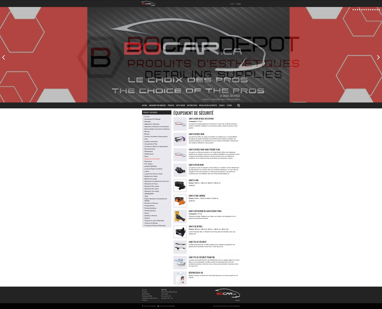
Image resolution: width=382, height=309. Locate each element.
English (238, 4)
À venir (229, 105)
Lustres (146, 171)
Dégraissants (148, 151)
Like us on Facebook (150, 306)
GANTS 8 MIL (194, 180)
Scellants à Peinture (150, 216)
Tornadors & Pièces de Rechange (155, 226)
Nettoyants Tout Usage (151, 191)
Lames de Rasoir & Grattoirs (153, 169)
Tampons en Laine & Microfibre (154, 221)
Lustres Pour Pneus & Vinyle (153, 174)
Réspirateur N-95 (196, 272)
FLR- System (148, 164)
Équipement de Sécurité (152, 159)
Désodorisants (148, 154)
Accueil (144, 105)
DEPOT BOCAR (180, 105)
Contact (222, 105)
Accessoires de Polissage (152, 119)
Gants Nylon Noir (196, 164)
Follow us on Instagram (167, 306)
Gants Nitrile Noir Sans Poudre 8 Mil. (205, 149)
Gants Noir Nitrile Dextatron (201, 118)
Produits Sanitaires (150, 208)
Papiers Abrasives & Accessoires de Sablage (155, 200)
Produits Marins (149, 206)
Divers (146, 156)
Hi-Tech (199, 121)
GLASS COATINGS (150, 166)
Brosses (147, 134)
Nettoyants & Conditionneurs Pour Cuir (156, 181)
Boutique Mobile (147, 296)
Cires (146, 139)
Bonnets (147, 131)
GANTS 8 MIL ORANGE (197, 195)
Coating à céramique (151, 141)
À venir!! (147, 117)
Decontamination (149, 149)
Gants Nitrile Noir (196, 134)
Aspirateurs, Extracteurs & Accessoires (156, 126)
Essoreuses (148, 161)
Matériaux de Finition (151, 176)
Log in (232, 4)
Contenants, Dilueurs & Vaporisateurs (156, 146)
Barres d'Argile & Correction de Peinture (157, 129)
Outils (146, 196)
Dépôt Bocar (146, 294)
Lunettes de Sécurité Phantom (202, 257)
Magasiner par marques (157, 105)
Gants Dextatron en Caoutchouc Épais (205, 211)
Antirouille (147, 122)
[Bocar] (148, 3)
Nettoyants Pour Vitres (151, 189)
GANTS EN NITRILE (195, 226)
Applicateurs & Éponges (151, 124)
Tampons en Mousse (151, 223)
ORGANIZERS (149, 194)
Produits (171, 105)
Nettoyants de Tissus (151, 184)
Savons (146, 213)
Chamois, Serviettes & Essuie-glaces (156, 136)
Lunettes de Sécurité (197, 241)
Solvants (147, 218)
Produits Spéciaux (150, 211)
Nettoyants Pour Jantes (151, 186)
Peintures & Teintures (151, 203)
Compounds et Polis (150, 144)
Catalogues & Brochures (149, 298)
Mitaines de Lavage (150, 179)
